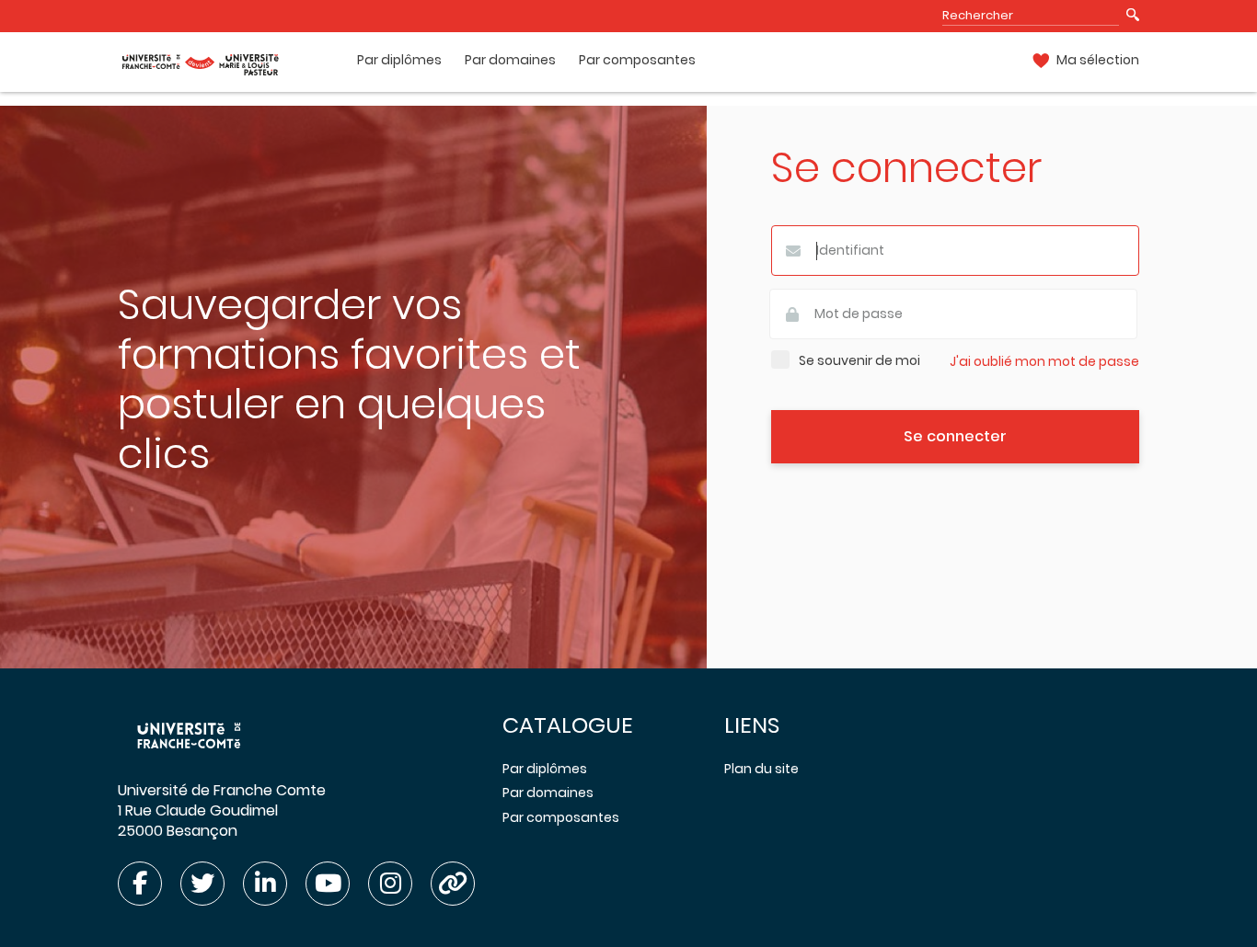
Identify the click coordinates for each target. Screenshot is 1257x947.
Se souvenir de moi (859, 361)
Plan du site (761, 768)
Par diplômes (399, 60)
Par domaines (510, 60)
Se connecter (955, 436)
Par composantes (637, 60)
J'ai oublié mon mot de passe (1044, 362)
